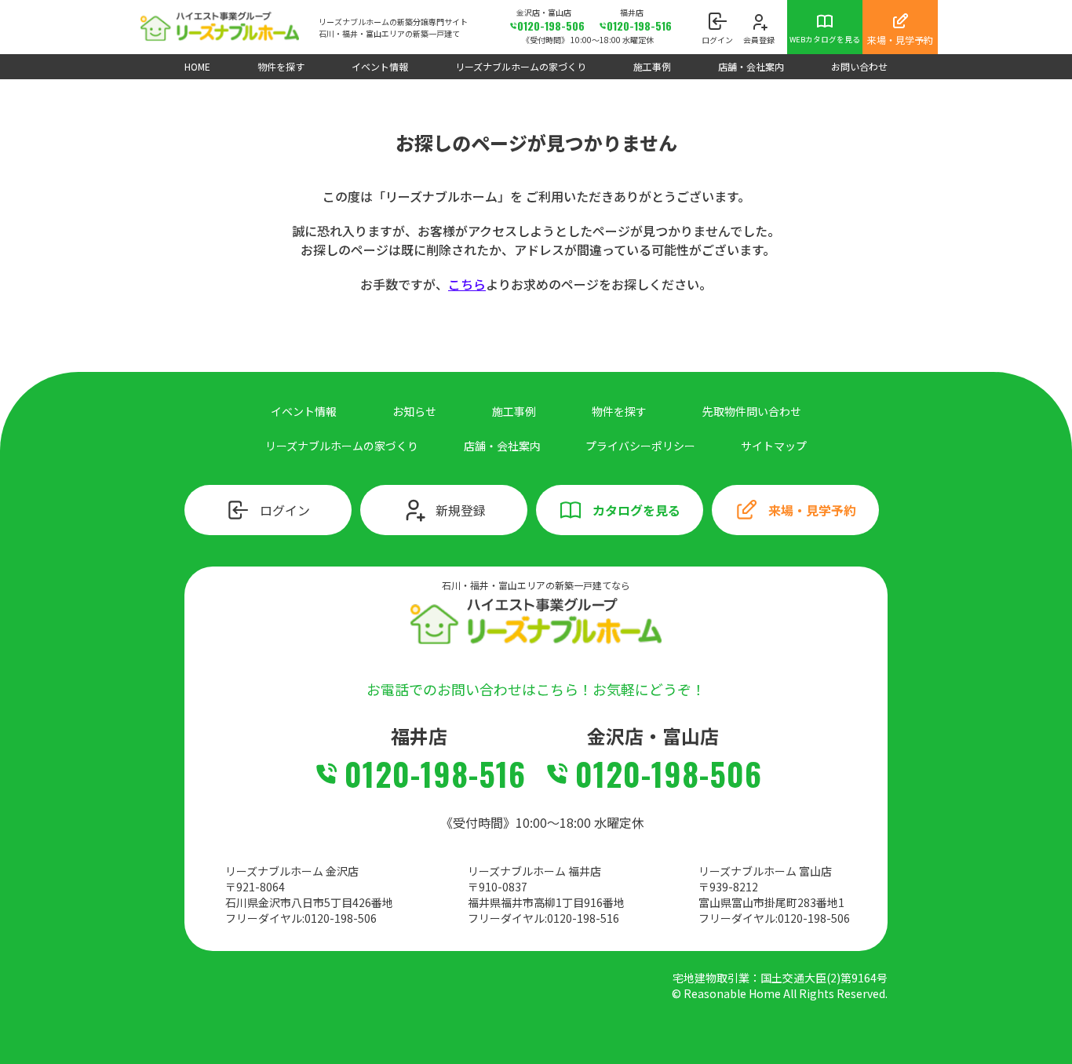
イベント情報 (380, 66)
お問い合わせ (859, 66)
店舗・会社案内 (751, 66)
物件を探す (280, 66)
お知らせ (414, 411)
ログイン (285, 510)
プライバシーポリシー (640, 446)
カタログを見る (636, 510)
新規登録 (461, 510)
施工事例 (652, 66)
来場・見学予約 (812, 510)
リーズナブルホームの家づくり (520, 66)
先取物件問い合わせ (751, 411)
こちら (467, 284)
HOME (197, 66)
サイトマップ (774, 446)
